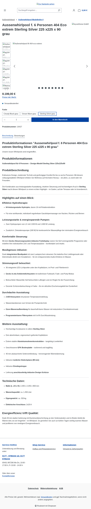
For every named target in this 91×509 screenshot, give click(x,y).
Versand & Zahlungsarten (73, 449)
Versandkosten (46, 497)
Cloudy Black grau (11, 114)
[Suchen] (59, 10)
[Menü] (5, 10)
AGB (61, 488)
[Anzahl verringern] (4, 119)
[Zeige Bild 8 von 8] (62, 88)
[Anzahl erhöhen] (28, 119)
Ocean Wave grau (29, 114)
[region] (45, 66)
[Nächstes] (87, 66)
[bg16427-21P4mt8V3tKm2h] (51, 66)
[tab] (7, 136)
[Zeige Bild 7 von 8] (59, 88)
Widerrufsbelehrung (48, 488)
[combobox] (36, 10)
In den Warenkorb (60, 120)
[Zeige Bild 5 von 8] (52, 88)
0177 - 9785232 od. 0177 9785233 (13, 457)
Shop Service (39, 445)
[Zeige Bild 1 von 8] (39, 88)
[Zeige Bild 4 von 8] (49, 88)
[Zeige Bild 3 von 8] (46, 88)
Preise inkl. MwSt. (9, 97)
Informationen (69, 445)
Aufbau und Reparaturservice (44, 449)
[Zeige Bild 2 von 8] (42, 88)
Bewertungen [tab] (19, 136)
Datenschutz (33, 488)
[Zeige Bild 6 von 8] (56, 88)
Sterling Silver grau (47, 114)
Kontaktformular (8, 476)
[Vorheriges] (14, 66)
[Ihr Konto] (74, 10)
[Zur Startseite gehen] (45, 4)
